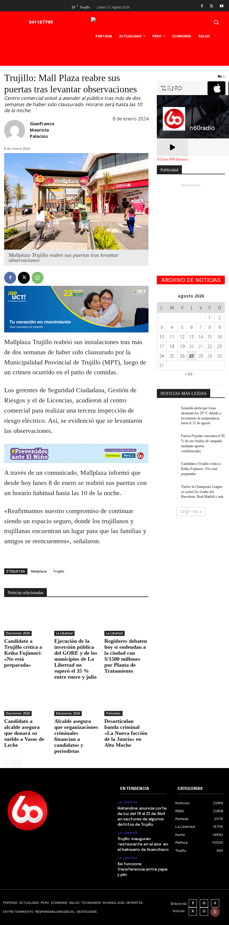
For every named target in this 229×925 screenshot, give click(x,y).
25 (171, 356)
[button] (216, 22)
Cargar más (189, 511)
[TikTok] (215, 903)
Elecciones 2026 (18, 633)
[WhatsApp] (38, 278)
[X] (211, 6)
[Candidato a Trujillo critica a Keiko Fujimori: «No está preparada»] (26, 620)
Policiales (113, 713)
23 (219, 346)
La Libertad (64, 633)
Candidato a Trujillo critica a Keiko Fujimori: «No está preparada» (23, 653)
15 (209, 337)
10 (161, 337)
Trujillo (58, 571)
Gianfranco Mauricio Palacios (42, 129)
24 (161, 356)
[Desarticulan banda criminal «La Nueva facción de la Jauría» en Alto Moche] (126, 700)
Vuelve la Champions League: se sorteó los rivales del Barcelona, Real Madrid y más (202, 492)
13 (191, 337)
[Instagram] (204, 903)
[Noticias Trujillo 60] (124, 23)
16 (219, 337)
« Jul (188, 373)
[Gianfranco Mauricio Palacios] (14, 130)
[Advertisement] (191, 218)
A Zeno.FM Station (172, 159)
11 (171, 337)
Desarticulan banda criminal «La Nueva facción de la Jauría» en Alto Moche (125, 733)
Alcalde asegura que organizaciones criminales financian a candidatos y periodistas (76, 736)
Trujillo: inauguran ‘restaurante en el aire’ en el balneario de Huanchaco (143, 844)
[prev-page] (8, 764)
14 (200, 337)
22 (209, 346)
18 (171, 346)
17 (161, 346)
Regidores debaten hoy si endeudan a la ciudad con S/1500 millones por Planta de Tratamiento (125, 656)
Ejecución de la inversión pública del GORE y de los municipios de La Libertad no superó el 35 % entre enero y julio (75, 659)
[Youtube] (221, 6)
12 (182, 337)
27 (191, 356)
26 (182, 356)
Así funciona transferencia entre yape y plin (142, 869)
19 (182, 346)
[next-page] (17, 764)
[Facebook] (202, 6)
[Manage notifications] (215, 912)
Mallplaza (39, 571)
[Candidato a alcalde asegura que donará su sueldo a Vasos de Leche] (26, 700)
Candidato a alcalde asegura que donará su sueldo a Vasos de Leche (24, 733)
